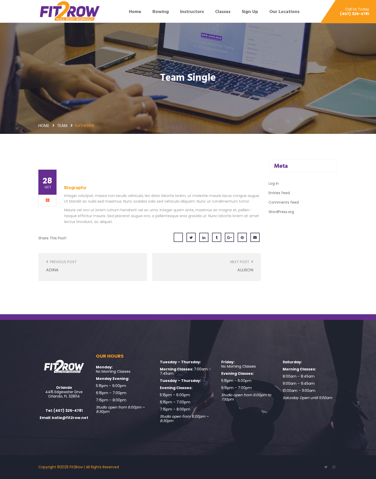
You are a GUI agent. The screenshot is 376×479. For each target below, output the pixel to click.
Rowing (160, 11)
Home (135, 11)
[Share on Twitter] (191, 237)
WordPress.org (281, 211)
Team (62, 125)
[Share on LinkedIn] (203, 237)
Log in (274, 183)
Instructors (192, 11)
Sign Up (250, 11)
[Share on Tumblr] (216, 237)
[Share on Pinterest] (242, 237)
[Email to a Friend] (255, 237)
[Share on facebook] (178, 237)
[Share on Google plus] (229, 237)
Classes (222, 11)
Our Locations (285, 11)
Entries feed (279, 192)
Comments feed (284, 202)
